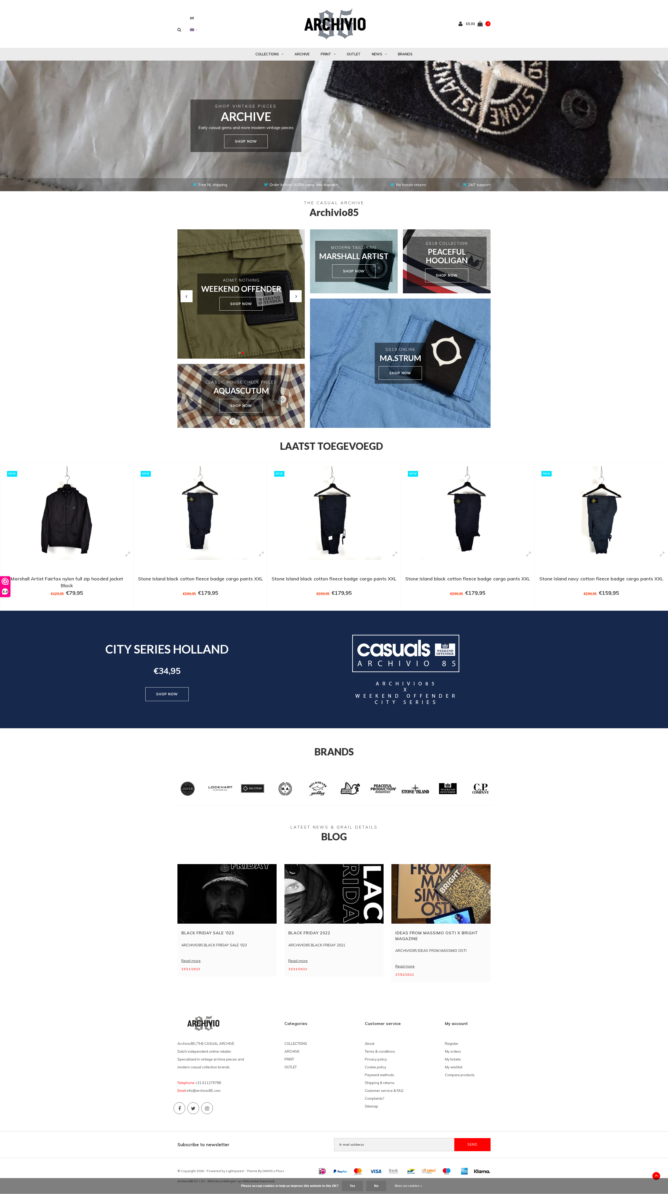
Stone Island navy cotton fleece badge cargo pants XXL (468, 579)
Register (451, 1043)
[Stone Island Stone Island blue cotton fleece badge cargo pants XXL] (601, 513)
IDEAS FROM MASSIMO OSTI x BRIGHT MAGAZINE (436, 935)
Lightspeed (235, 1171)
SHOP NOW (241, 304)
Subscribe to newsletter (203, 1144)
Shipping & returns (380, 1083)
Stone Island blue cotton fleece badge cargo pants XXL (601, 579)
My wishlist (453, 1067)
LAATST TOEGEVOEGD (331, 446)
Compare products (460, 1075)
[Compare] (192, 17)
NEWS (377, 54)
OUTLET (354, 54)
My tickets (453, 1059)
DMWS (268, 1171)
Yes (352, 1186)
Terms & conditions (380, 1051)
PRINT (326, 54)
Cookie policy (375, 1067)
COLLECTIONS (267, 54)
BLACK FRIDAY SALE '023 (207, 932)
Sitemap (371, 1106)
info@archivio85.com (203, 1090)
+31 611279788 (208, 1083)
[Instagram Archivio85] (207, 1108)
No (376, 1186)
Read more (191, 960)
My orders (453, 1051)
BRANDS (405, 54)
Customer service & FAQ (384, 1090)
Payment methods (379, 1075)
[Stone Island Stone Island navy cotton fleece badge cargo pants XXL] (467, 513)
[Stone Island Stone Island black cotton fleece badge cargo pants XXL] (67, 513)
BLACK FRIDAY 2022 (309, 932)
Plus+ (280, 1171)
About (369, 1043)
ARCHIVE (302, 54)
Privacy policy (376, 1059)
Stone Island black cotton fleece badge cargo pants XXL (66, 579)
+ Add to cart (63, 604)
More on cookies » (408, 1186)
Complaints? (374, 1098)
